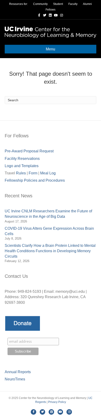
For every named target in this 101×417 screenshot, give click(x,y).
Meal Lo (48, 173)
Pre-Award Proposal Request (29, 151)
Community (40, 4)
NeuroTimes (15, 379)
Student (58, 4)
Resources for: (18, 4)
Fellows (50, 9)
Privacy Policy (57, 402)
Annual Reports (18, 372)
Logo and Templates (22, 166)
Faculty (73, 4)
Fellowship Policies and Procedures (35, 180)
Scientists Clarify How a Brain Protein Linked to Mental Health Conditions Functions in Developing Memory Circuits (50, 251)
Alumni (87, 4)
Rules (21, 173)
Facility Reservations (22, 159)
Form (33, 173)
